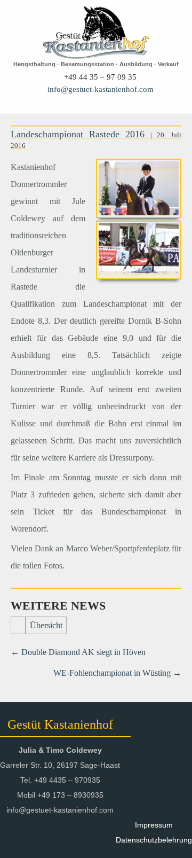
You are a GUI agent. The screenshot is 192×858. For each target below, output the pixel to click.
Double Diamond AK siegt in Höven (78, 652)
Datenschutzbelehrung (154, 840)
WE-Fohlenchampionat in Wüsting (117, 672)
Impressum (154, 825)
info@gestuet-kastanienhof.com (100, 89)
